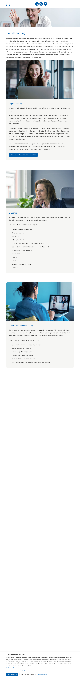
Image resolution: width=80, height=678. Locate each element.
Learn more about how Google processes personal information (25, 670)
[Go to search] (37, 4)
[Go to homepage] (8, 4)
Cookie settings (42, 674)
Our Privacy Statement (12, 668)
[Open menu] (73, 4)
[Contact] (41, 4)
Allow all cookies (12, 674)
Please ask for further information (23, 155)
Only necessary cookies (27, 674)
